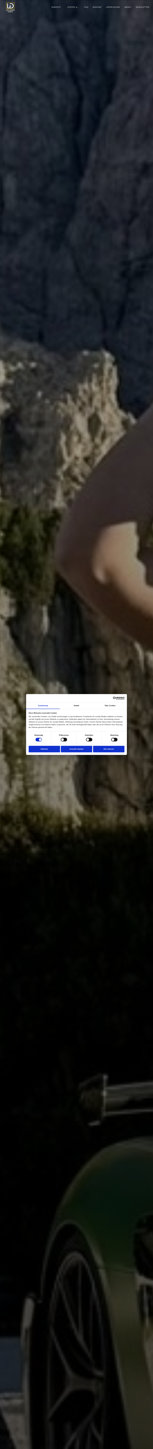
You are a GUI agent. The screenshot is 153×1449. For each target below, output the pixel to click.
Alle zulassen (108, 749)
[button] (72, 7)
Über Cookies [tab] (110, 706)
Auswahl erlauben (76, 749)
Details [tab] (76, 706)
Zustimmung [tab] (43, 706)
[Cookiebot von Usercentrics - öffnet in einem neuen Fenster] (114, 698)
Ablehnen (44, 749)
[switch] (64, 739)
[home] (10, 7)
